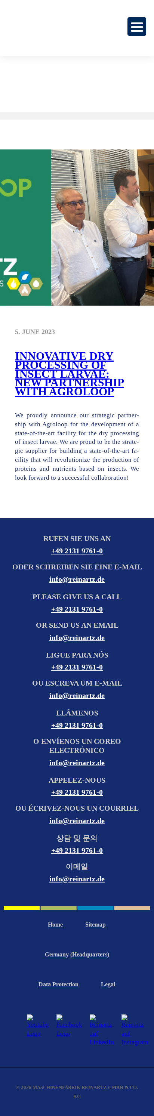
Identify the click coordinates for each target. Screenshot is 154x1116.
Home (55, 924)
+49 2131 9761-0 (77, 551)
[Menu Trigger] (136, 26)
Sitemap (95, 924)
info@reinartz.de (77, 579)
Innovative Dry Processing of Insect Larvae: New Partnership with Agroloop (69, 374)
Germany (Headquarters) (77, 954)
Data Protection (58, 984)
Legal (108, 984)
